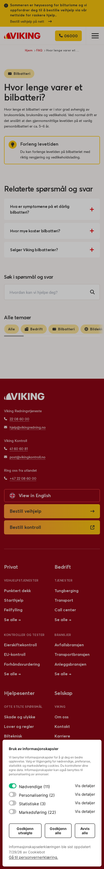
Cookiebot (36, 852)
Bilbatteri (22, 73)
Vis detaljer (85, 785)
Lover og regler (19, 726)
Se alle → (12, 619)
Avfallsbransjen (69, 644)
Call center (65, 609)
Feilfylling (13, 609)
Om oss (61, 716)
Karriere (62, 735)
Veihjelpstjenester (21, 580)
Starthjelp (13, 600)
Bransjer (63, 635)
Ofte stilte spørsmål (23, 707)
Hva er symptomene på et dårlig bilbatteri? (39, 209)
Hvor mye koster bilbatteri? (35, 230)
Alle (11, 329)
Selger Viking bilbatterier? (34, 249)
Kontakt (62, 726)
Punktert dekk (17, 590)
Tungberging (67, 590)
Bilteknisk (13, 735)
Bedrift (36, 329)
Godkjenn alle (58, 830)
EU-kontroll (14, 654)
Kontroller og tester (24, 635)
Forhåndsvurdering (22, 664)
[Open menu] (95, 36)
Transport (64, 600)
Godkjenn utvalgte (25, 830)
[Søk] (92, 292)
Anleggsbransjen (70, 664)
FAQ (39, 50)
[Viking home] (22, 36)
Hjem (29, 50)
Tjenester (63, 580)
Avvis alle (85, 830)
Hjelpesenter (19, 693)
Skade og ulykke (19, 716)
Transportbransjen (72, 654)
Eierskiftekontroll (20, 644)
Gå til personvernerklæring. (33, 857)
